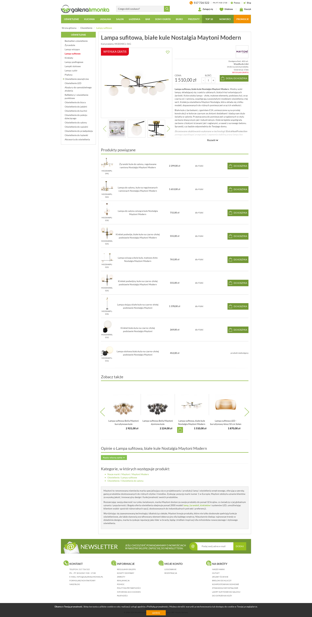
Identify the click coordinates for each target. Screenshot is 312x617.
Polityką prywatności (157, 606)
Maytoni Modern (140, 474)
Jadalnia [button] (105, 19)
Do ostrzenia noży (222, 595)
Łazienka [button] (134, 19)
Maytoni (126, 474)
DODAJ (240, 546)
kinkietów (205, 505)
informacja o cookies (129, 592)
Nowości (225, 19)
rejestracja (170, 573)
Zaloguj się (207, 9)
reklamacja (123, 580)
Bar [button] (147, 19)
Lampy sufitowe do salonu (226, 592)
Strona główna (69, 27)
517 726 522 (84, 569)
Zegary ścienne (220, 577)
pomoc (120, 584)
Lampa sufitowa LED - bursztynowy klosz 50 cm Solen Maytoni (225, 424)
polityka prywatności (129, 588)
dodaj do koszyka (236, 78)
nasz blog (74, 584)
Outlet (216, 573)
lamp (185, 505)
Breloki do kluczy (222, 580)
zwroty (121, 577)
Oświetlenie (86, 27)
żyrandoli (194, 505)
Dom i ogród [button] (163, 19)
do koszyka (240, 166)
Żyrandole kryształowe (225, 588)
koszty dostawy (125, 573)
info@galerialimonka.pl (90, 577)
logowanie (170, 569)
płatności (122, 595)
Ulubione (228, 9)
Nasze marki (113, 474)
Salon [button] (120, 19)
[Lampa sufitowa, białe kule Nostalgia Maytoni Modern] (117, 129)
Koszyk (247, 9)
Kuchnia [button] (89, 19)
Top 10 (209, 19)
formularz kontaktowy (82, 580)
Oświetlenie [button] (71, 19)
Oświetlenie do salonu (132, 480)
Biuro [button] (179, 19)
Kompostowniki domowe (225, 584)
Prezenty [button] (194, 19)
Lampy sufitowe (104, 27)
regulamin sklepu (126, 569)
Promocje (242, 19)
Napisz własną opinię (113, 457)
